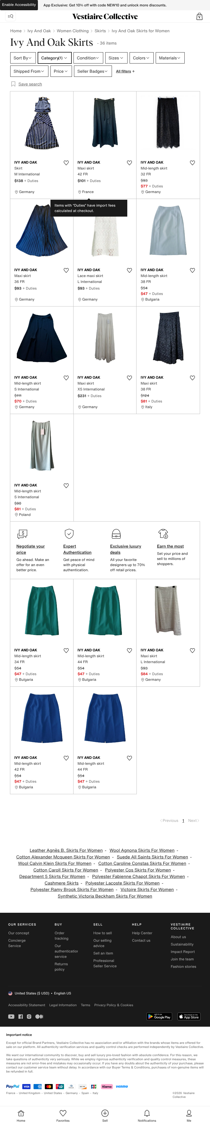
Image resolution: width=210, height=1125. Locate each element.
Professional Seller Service (105, 963)
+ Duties (31, 180)
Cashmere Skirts (62, 883)
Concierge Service (17, 943)
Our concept (18, 933)
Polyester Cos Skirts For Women (138, 870)
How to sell (102, 933)
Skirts (100, 31)
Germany (72, 1093)
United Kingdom (29, 1093)
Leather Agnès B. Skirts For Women (66, 850)
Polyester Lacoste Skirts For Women (123, 883)
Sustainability (182, 944)
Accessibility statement (26, 1005)
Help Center (142, 933)
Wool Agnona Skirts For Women (142, 850)
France (10, 1093)
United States (53, 1093)
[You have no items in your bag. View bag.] (199, 16)
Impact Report (183, 951)
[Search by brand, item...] (10, 16)
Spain (85, 1093)
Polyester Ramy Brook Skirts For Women (72, 889)
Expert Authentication (77, 549)
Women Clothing (73, 31)
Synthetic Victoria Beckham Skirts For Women (105, 896)
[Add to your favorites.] (66, 163)
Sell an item (103, 953)
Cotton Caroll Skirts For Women (65, 870)
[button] (199, 16)
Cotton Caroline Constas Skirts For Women (142, 863)
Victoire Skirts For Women (147, 889)
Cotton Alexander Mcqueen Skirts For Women (63, 857)
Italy (95, 1093)
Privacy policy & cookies (113, 1005)
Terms (85, 1005)
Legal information (63, 1005)
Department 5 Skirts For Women (52, 876)
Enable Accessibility (19, 4)
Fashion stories (183, 966)
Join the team (182, 959)
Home (16, 31)
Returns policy (61, 966)
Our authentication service (67, 951)
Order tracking (61, 935)
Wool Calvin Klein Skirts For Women (54, 863)
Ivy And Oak (39, 31)
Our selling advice (102, 943)
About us (178, 937)
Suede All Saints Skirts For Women (152, 857)
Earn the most (170, 546)
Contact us (141, 940)
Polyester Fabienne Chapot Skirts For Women (138, 876)
